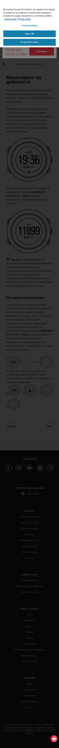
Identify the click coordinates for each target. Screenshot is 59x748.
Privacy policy (24, 19)
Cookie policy (10, 19)
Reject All (29, 33)
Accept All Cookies (29, 42)
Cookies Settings (29, 25)
